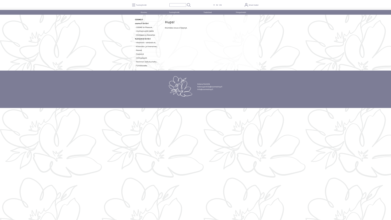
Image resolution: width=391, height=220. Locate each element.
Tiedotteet (208, 12)
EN (220, 5)
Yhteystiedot (241, 12)
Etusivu (144, 12)
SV (217, 5)
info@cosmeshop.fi (205, 89)
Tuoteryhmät (174, 12)
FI (214, 5)
